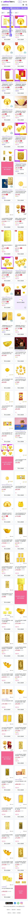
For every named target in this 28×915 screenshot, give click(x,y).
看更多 (10, 35)
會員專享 (10, 30)
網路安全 (9, 912)
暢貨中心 (10, 14)
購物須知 (19, 909)
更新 (23, 906)
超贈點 (25, 8)
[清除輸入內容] (23, 4)
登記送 (10, 11)
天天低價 (10, 19)
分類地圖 (18, 912)
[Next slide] (12, 21)
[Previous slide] (2, 21)
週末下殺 (10, 27)
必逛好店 (10, 25)
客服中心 (8, 909)
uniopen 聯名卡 (16, 8)
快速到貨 (10, 16)
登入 (20, 1)
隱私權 (14, 912)
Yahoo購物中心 (9, 2)
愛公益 (10, 33)
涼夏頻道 (10, 22)
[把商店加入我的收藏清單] (25, 307)
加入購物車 (8, 39)
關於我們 (13, 909)
